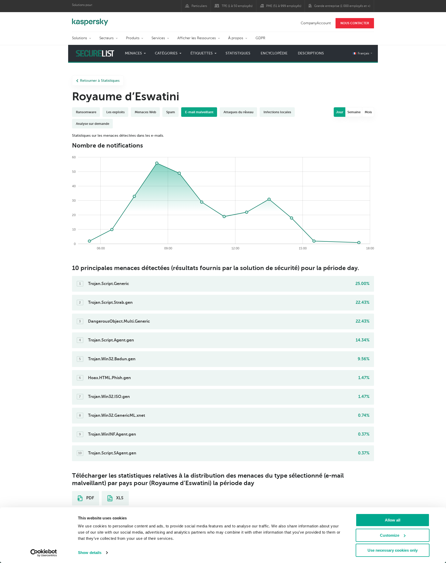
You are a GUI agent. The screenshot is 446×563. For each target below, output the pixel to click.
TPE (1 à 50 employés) (237, 6)
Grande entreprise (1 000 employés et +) (342, 6)
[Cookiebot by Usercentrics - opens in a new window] (43, 553)
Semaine (354, 112)
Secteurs (106, 38)
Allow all (392, 520)
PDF (89, 498)
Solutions (79, 38)
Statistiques (238, 53)
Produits (132, 38)
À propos (235, 38)
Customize (389, 535)
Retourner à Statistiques (100, 81)
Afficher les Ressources (196, 38)
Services (158, 38)
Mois (368, 112)
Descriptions (311, 53)
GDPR (260, 38)
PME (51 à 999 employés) (283, 6)
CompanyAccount (316, 23)
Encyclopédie (274, 53)
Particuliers (199, 6)
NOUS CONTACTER (354, 23)
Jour (339, 112)
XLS (119, 498)
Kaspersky (90, 19)
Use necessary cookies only (393, 550)
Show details (89, 552)
